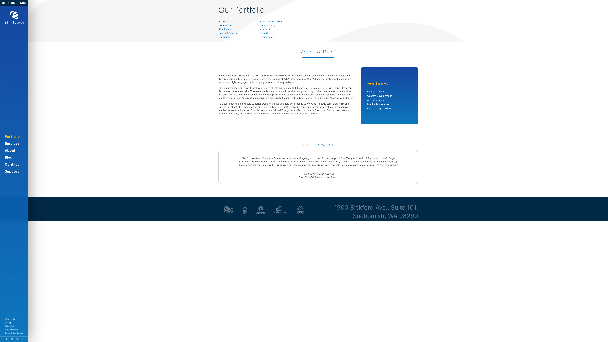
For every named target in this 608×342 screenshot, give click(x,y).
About (10, 150)
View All (263, 33)
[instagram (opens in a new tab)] (12, 339)
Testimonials (266, 36)
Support (12, 171)
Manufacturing (267, 25)
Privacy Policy (11, 329)
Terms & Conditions (14, 333)
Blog (9, 157)
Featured (223, 21)
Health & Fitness (227, 33)
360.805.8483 (14, 3)
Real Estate (224, 29)
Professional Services (271, 21)
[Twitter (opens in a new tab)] (17, 339)
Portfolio (12, 136)
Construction (225, 25)
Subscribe (9, 326)
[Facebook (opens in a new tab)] (7, 339)
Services (12, 143)
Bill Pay (8, 322)
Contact (12, 164)
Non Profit (265, 29)
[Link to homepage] (14, 17)
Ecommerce (225, 36)
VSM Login (10, 319)
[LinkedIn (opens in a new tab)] (23, 339)
